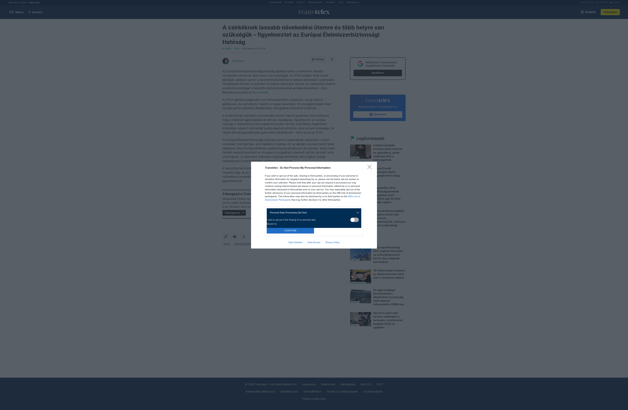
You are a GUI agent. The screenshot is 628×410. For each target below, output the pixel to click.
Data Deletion (295, 242)
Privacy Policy (332, 242)
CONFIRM (290, 230)
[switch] (354, 220)
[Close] (370, 168)
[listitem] (313, 212)
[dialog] (314, 205)
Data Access (314, 242)
